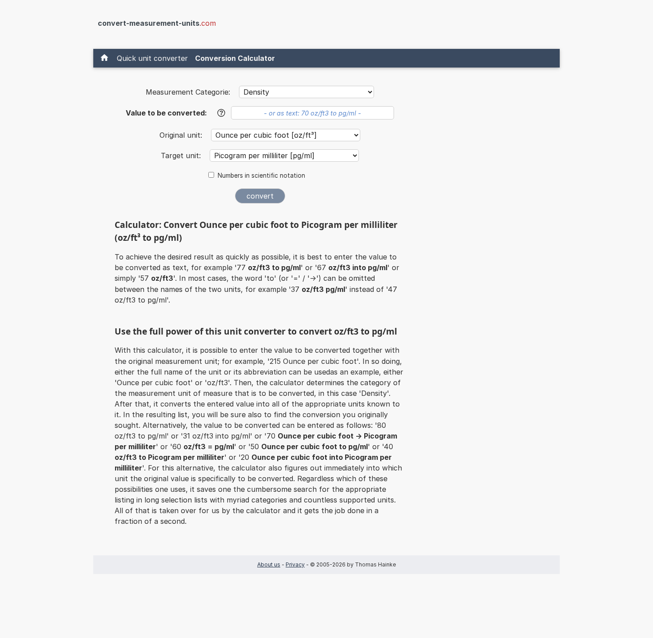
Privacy (295, 564)
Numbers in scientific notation (261, 175)
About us (268, 564)
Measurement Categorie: (188, 92)
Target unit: (182, 155)
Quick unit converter (152, 58)
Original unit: (181, 135)
